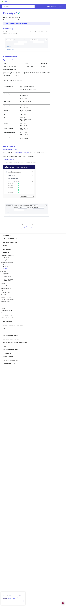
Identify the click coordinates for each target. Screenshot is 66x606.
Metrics (5, 245)
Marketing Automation (6, 304)
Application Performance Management (10, 286)
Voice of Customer (8, 356)
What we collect (7, 274)
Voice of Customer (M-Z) (7, 317)
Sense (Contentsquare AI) (10, 238)
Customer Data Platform (6, 297)
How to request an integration (22, 152)
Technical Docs (38, 2)
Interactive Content (5, 301)
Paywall (3, 308)
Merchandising (7, 353)
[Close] (23, 593)
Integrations (6, 252)
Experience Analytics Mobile (10, 349)
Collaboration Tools (5, 292)
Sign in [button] (60, 6)
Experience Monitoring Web (10, 335)
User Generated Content (6, 310)
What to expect (7, 273)
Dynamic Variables (7, 276)
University (16, 2)
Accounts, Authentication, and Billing (13, 325)
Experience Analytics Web (10, 242)
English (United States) (51, 6)
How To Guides (7, 249)
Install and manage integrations (8, 255)
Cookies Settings (13, 600)
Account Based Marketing (7, 262)
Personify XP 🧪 (6, 268)
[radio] (24, 227)
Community (30, 2)
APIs (4, 328)
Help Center (47, 2)
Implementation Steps (8, 279)
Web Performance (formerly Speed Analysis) (15, 342)
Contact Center (4, 294)
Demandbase (5, 266)
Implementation (7, 277)
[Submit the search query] (4, 6)
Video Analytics (4, 312)
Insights (5, 346)
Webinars (23, 2)
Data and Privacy (7, 321)
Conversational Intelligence (10, 360)
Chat (2, 290)
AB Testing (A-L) (5, 257)
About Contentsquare (9, 363)
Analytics (3, 283)
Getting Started (7, 235)
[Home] (5, 1)
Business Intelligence (6, 288)
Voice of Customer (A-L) (6, 315)
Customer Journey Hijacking (7, 299)
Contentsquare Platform (57, 2)
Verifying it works (7, 280)
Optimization (4, 306)
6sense (4, 264)
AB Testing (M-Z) (5, 260)
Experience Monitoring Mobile (11, 339)
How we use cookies (12, 598)
